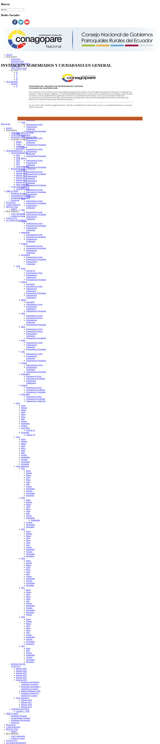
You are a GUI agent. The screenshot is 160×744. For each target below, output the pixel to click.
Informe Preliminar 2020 (30, 691)
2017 (23, 588)
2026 (18, 155)
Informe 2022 (21, 675)
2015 (23, 646)
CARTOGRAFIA (13, 727)
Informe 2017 (26, 702)
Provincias (15, 723)
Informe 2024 (21, 671)
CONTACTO (11, 741)
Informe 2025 (21, 669)
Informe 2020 (21, 680)
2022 (18, 437)
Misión (19, 142)
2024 (18, 266)
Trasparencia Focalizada (35, 378)
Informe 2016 (26, 700)
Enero (23, 268)
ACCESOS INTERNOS (16, 743)
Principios (20, 148)
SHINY (14, 732)
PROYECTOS (12, 729)
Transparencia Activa (34, 124)
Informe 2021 (21, 678)
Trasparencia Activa (34, 376)
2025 (18, 157)
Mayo (23, 327)
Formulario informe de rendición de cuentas (30, 694)
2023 (18, 403)
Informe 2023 (21, 673)
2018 (23, 558)
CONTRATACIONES (20, 709)
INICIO (9, 55)
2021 (23, 468)
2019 (23, 529)
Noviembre (25, 255)
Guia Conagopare (18, 736)
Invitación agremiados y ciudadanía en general (30, 683)
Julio (23, 210)
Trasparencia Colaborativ (36, 392)
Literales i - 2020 (22, 711)
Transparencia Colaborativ (31, 128)
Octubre (24, 244)
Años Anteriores (22, 466)
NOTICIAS (11, 725)
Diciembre (25, 432)
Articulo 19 (30, 271)
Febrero (24, 147)
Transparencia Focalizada (36, 131)
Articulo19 (30, 284)
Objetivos (20, 146)
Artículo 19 (30, 430)
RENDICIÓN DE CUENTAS (18, 665)
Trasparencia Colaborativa (31, 382)
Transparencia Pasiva (34, 318)
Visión (18, 144)
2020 (23, 498)
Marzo (23, 158)
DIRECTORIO (12, 714)
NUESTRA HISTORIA (20, 135)
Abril (23, 122)
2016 (23, 617)
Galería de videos (18, 738)
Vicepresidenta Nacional (20, 718)
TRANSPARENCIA (14, 82)
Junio (23, 340)
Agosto (24, 363)
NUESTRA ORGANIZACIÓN (24, 137)
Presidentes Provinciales (20, 720)
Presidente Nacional (19, 716)
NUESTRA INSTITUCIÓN (17, 60)
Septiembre (25, 232)
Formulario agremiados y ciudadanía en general (31, 688)
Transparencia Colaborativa (31, 276)
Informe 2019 (26, 707)
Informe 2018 (26, 705)
